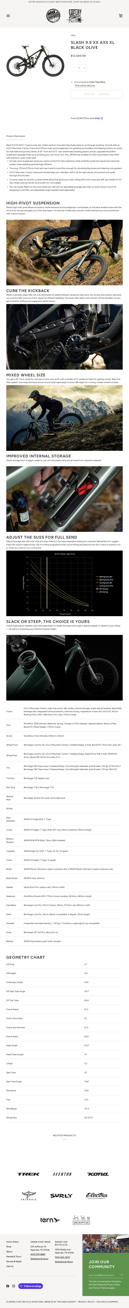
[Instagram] (13, 1286)
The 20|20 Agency (67, 1302)
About (9, 1251)
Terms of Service (101, 1288)
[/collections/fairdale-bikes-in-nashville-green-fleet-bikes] (28, 1195)
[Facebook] (7, 1286)
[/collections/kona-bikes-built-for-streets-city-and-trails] (98, 1174)
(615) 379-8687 (38, 1254)
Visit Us (9, 1266)
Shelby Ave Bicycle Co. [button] (61, 1243)
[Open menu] (11, 16)
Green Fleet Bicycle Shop (23, 1302)
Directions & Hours (39, 1258)
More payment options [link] (81, 113)
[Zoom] (35, 56)
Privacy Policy (113, 1284)
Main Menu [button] (12, 1242)
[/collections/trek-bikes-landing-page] (28, 1174)
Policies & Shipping (107, 1302)
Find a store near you (85, 85)
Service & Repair (14, 1261)
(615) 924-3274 (62, 1257)
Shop (8, 1246)
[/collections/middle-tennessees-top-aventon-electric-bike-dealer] (62, 1174)
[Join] (120, 1274)
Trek (73, 35)
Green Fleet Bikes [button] (41, 1242)
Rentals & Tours (13, 1256)
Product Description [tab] (15, 136)
